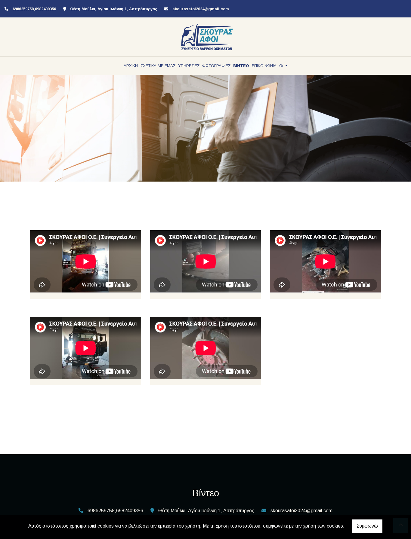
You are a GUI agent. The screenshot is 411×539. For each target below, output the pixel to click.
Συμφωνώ (367, 525)
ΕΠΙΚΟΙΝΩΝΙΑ (264, 65)
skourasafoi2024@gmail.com (200, 9)
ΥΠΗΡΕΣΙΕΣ (188, 65)
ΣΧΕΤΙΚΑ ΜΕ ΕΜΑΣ (158, 65)
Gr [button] (282, 65)
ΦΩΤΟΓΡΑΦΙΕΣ (216, 65)
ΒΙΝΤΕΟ (241, 65)
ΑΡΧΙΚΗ (131, 65)
